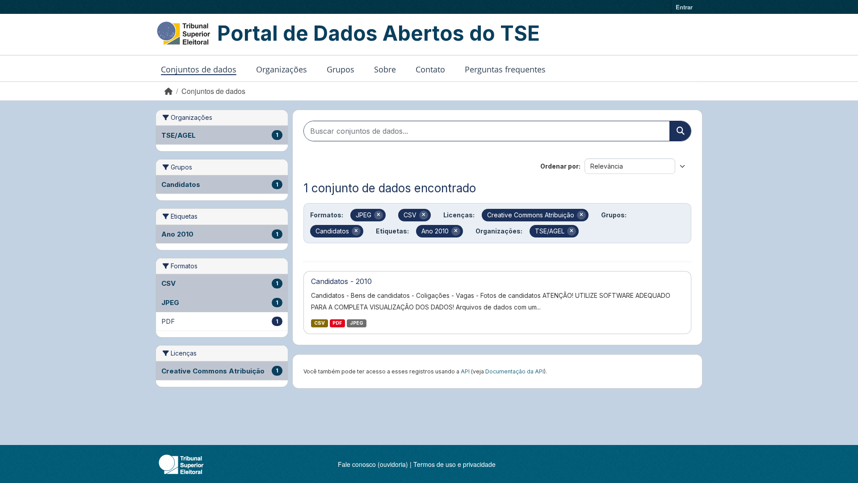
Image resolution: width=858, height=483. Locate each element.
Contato (430, 69)
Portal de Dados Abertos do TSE (378, 33)
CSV (319, 323)
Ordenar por (559, 166)
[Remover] (378, 215)
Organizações (281, 69)
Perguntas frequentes (505, 69)
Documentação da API (514, 371)
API (465, 371)
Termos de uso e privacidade (454, 464)
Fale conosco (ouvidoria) (373, 464)
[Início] (168, 91)
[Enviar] (680, 131)
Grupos (340, 69)
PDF (337, 323)
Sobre (385, 69)
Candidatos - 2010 (341, 281)
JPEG (356, 323)
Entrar (684, 7)
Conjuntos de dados (198, 69)
